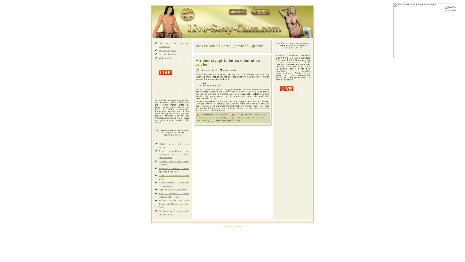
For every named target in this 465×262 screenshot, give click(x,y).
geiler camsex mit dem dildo (211, 118)
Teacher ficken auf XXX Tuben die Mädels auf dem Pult (174, 204)
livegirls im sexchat (238, 118)
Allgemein (223, 115)
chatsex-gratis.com (246, 92)
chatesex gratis (257, 115)
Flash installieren (172, 135)
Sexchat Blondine (168, 54)
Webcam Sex (166, 58)
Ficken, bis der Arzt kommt (173, 190)
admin (233, 70)
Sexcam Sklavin (167, 50)
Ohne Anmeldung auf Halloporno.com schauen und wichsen (174, 154)
